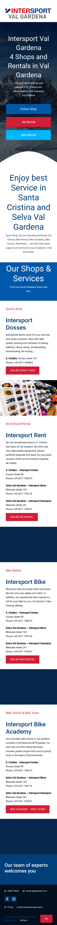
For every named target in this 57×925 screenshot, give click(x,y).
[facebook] (7, 899)
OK (46, 918)
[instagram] (13, 899)
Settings (23, 920)
